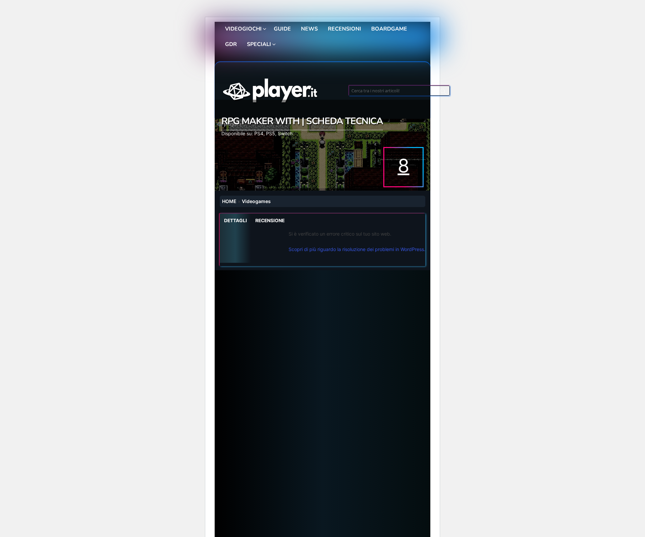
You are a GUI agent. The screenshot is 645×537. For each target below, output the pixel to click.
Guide (282, 29)
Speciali (259, 44)
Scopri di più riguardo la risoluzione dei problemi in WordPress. (357, 249)
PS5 (270, 133)
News (309, 29)
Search (443, 92)
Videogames (256, 201)
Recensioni (344, 29)
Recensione (270, 220)
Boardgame (389, 29)
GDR (231, 44)
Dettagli (235, 220)
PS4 (258, 133)
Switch (285, 133)
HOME (229, 201)
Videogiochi (243, 29)
